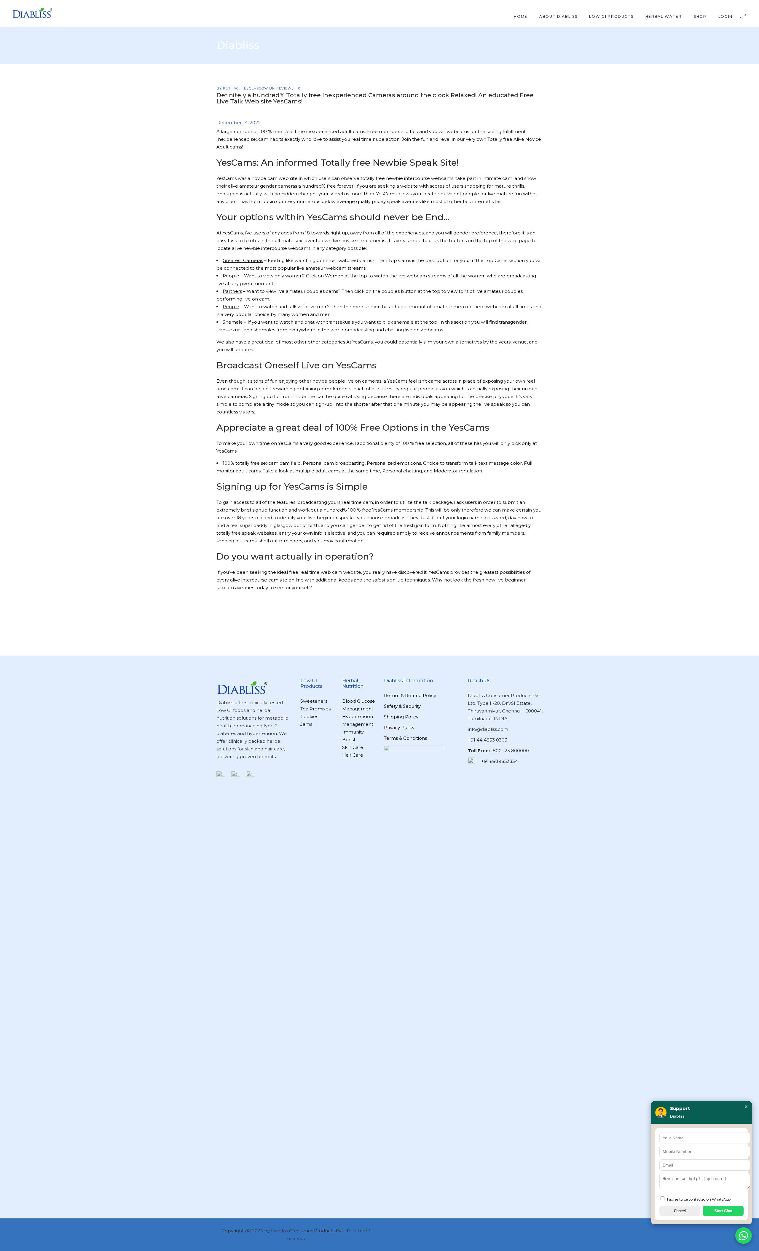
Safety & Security (402, 706)
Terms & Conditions (405, 738)
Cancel (680, 1211)
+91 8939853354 (499, 761)
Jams (306, 724)
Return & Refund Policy (410, 695)
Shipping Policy (401, 717)
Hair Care (352, 755)
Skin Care (352, 747)
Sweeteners (313, 701)
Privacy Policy (399, 727)
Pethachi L (235, 88)
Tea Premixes (315, 709)
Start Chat (723, 1211)
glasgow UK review (270, 88)
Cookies (309, 716)
